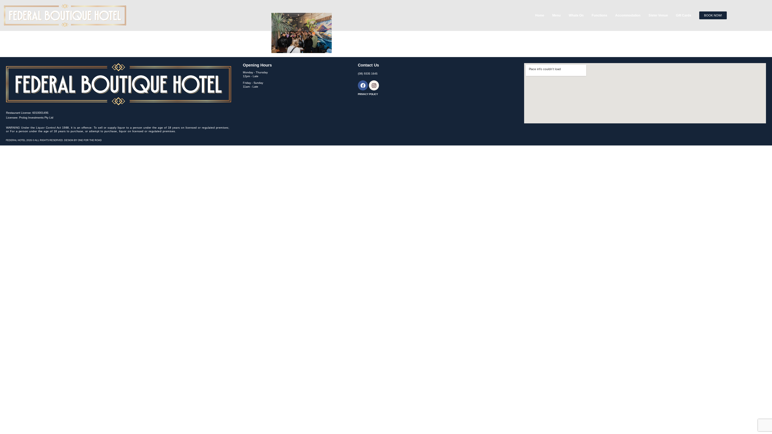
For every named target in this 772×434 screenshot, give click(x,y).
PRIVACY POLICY (368, 94)
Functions (599, 15)
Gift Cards (683, 15)
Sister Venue (658, 15)
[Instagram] (374, 85)
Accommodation (628, 15)
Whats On (576, 15)
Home (539, 15)
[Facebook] (363, 85)
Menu (556, 15)
